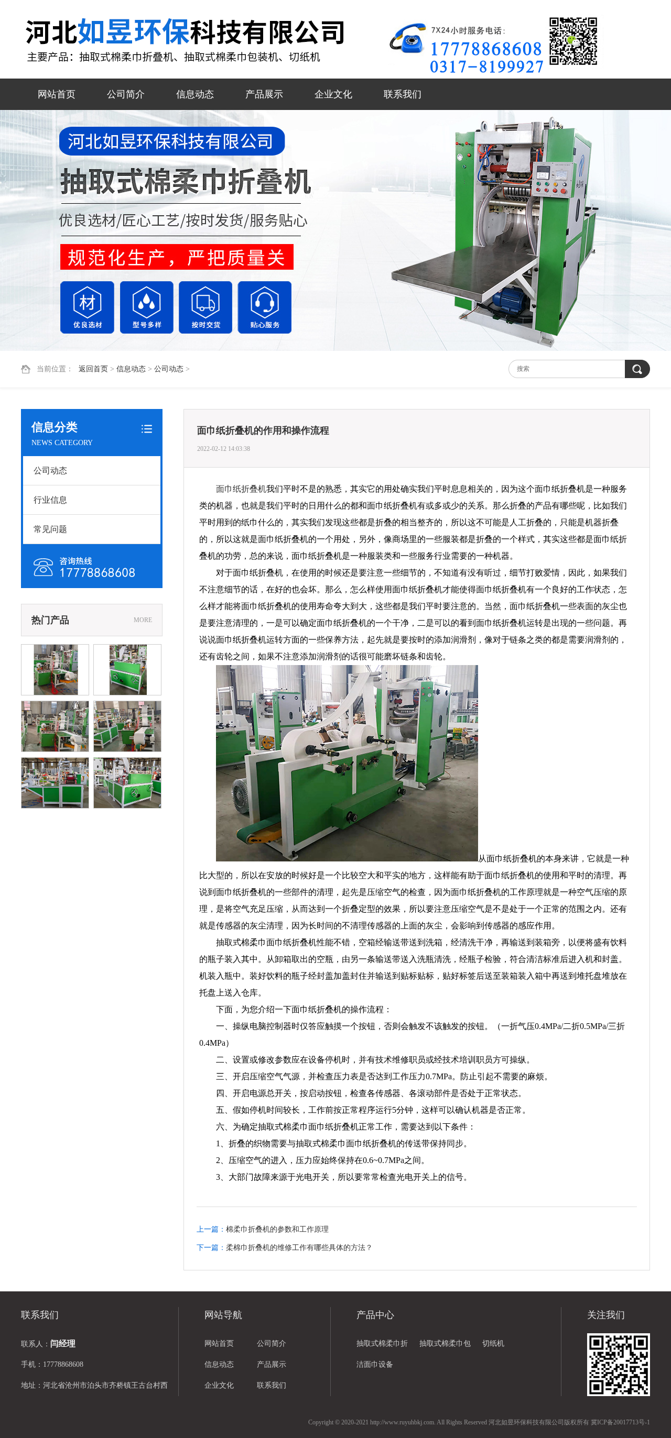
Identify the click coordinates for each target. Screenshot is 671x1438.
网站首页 (56, 94)
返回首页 (93, 369)
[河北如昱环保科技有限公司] (204, 40)
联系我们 (402, 94)
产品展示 (264, 94)
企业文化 (333, 94)
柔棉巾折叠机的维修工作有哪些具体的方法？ (299, 1248)
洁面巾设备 (374, 1364)
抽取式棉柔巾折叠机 (382, 1347)
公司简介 (126, 94)
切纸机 (493, 1343)
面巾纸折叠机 (241, 488)
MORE (143, 620)
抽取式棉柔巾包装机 (445, 1347)
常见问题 (50, 529)
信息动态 (195, 94)
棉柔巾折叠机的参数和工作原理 (277, 1229)
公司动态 (168, 369)
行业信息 (50, 499)
